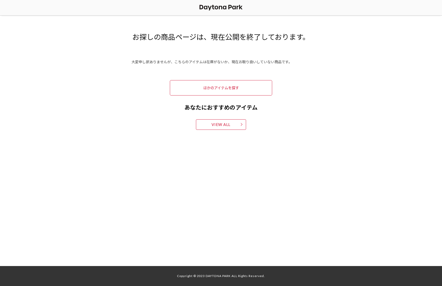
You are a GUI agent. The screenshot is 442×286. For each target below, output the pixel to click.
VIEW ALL (221, 124)
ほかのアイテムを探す (221, 87)
